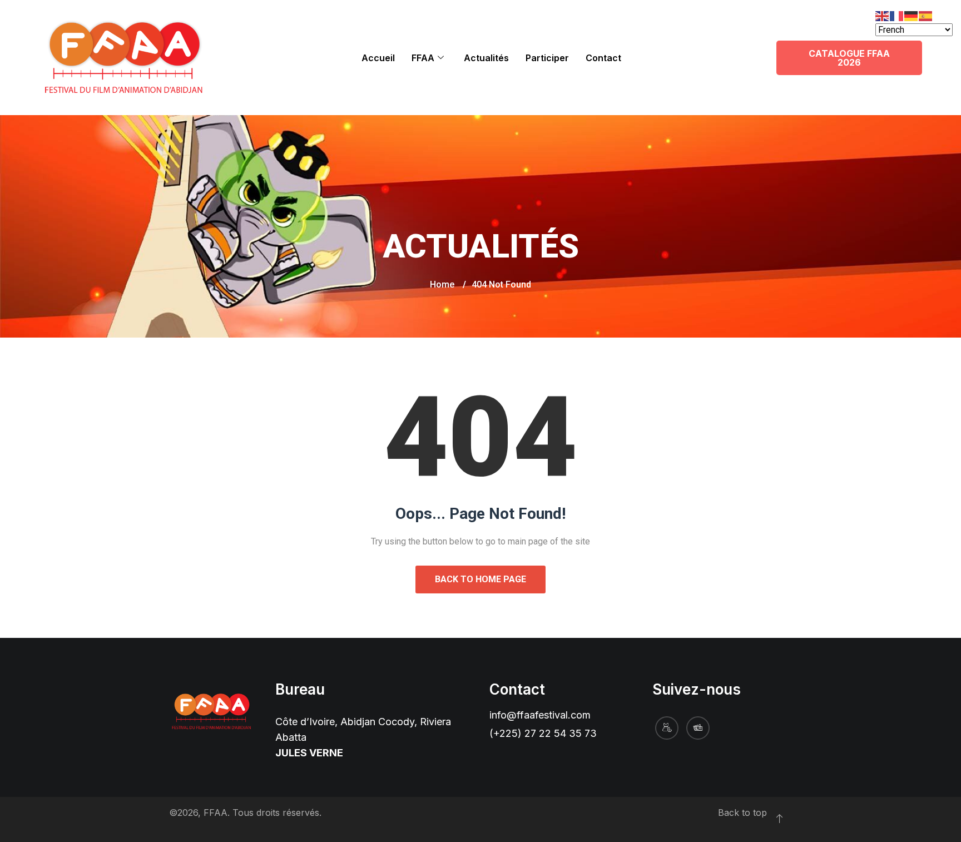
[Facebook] (666, 728)
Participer (547, 57)
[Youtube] (698, 728)
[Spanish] (926, 15)
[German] (911, 15)
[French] (897, 15)
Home (442, 284)
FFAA (423, 57)
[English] (882, 15)
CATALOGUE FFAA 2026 (849, 58)
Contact (603, 57)
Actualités (486, 57)
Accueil (378, 57)
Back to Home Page (480, 579)
